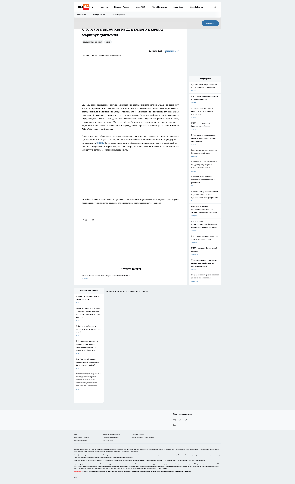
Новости (104, 7)
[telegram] (93, 220)
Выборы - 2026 (99, 14)
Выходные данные (138, 434)
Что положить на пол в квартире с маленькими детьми (106, 276)
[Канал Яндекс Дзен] (192, 420)
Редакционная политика (110, 437)
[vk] (85, 220)
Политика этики (108, 440)
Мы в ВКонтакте (159, 7)
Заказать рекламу (119, 14)
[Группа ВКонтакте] (174, 420)
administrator (172, 50)
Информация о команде (81, 437)
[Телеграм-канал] (186, 420)
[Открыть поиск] (215, 7)
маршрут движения (92, 41)
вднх (108, 41)
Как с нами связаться (80, 440)
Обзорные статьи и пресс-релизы (143, 437)
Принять (210, 23)
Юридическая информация (111, 434)
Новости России (121, 7)
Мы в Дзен (178, 7)
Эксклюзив (81, 14)
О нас (75, 434)
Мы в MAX (140, 7)
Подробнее (134, 451)
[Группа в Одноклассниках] (180, 420)
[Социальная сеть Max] (174, 425)
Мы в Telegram (196, 7)
